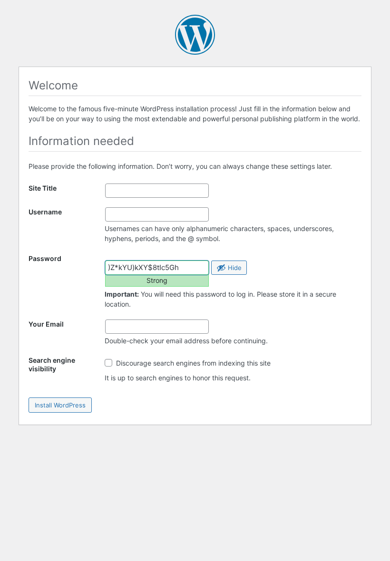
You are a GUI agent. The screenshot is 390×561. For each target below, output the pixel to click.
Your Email (46, 324)
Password (45, 258)
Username (45, 212)
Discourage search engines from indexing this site (192, 363)
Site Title (43, 188)
